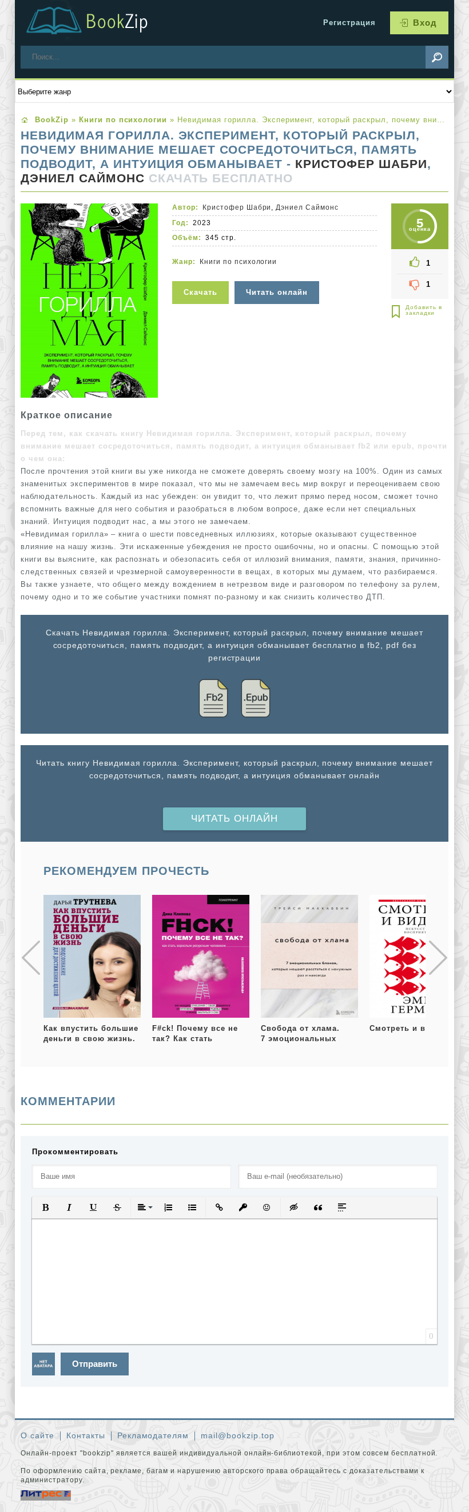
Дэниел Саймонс (83, 178)
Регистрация (349, 22)
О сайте (37, 1435)
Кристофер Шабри (361, 164)
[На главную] (100, 23)
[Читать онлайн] (278, 274)
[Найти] (437, 57)
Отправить (94, 1364)
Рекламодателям (153, 1435)
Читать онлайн (234, 818)
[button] (45, 1207)
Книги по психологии (238, 262)
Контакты (85, 1435)
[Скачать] (202, 274)
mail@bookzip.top (238, 1435)
